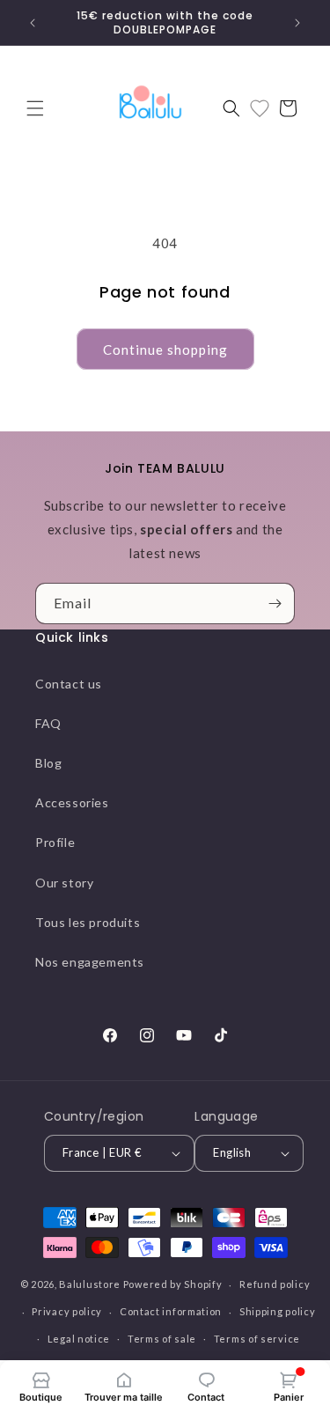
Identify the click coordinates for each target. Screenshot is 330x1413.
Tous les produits (87, 922)
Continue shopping (165, 349)
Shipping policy (277, 1311)
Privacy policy (67, 1311)
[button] (35, 108)
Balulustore (90, 1284)
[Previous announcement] (32, 23)
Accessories (72, 802)
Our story (64, 882)
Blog (48, 762)
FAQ (48, 723)
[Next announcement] (297, 23)
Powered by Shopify (173, 1284)
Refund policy (274, 1284)
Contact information (171, 1311)
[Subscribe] (274, 603)
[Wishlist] (259, 108)
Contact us (68, 683)
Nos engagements (89, 961)
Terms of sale (162, 1338)
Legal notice (79, 1338)
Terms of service (257, 1338)
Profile (55, 842)
